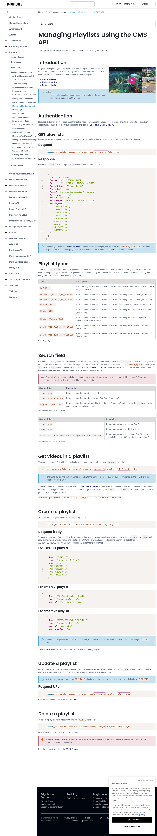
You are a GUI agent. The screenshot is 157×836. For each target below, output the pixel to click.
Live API (13, 233)
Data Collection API (18, 180)
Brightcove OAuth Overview (102, 125)
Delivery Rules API (17, 186)
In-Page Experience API (20, 227)
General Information (18, 23)
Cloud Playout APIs (18, 47)
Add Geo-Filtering (19, 84)
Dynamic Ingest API (18, 197)
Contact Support (48, 804)
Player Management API (20, 256)
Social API (14, 274)
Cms (48, 12)
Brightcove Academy (76, 798)
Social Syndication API (19, 280)
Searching (15, 67)
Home (6, 12)
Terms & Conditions (74, 819)
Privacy (67, 818)
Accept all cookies (132, 820)
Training (13, 291)
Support (13, 297)
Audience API (15, 41)
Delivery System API (18, 191)
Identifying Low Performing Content (27, 147)
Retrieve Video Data (20, 121)
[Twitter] (107, 818)
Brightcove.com (100, 798)
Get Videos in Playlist (89, 487)
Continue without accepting (145, 780)
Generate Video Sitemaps (22, 143)
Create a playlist (49, 79)
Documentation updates (103, 807)
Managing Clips (19, 110)
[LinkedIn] (101, 818)
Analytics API (15, 29)
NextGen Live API (17, 238)
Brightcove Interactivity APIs (22, 221)
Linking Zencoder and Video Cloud (27, 158)
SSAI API (13, 285)
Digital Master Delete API (22, 87)
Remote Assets (18, 128)
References (16, 62)
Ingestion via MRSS (18, 215)
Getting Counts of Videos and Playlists (28, 95)
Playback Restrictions (19, 262)
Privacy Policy (140, 815)
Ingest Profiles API (17, 209)
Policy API (14, 268)
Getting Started (16, 17)
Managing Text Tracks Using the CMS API (29, 136)
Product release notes (102, 804)
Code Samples (17, 165)
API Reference (111, 250)
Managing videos (59, 12)
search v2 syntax (99, 367)
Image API (14, 203)
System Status (47, 801)
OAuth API (14, 244)
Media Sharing (18, 113)
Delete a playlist (49, 85)
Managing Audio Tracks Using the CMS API (30, 102)
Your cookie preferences (87, 819)
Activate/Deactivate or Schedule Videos (28, 76)
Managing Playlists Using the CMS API (28, 106)
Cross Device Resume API (21, 174)
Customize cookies (132, 826)
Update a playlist (49, 82)
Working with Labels (21, 155)
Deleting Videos (19, 91)
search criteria (75, 247)
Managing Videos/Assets (21, 72)
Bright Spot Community (103, 801)
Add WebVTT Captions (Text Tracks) (27, 132)
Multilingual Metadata (21, 117)
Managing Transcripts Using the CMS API (29, 140)
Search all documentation (52, 807)
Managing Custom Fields (22, 98)
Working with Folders (21, 151)
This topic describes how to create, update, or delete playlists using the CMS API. (73, 50)
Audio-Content (18, 80)
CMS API (13, 52)
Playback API (15, 250)
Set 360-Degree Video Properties (25, 125)
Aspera (12, 35)
